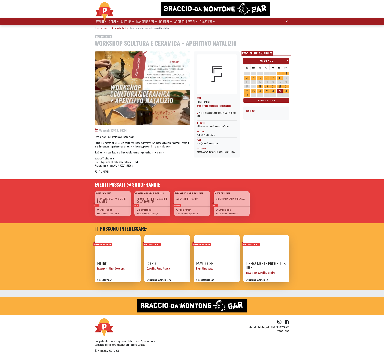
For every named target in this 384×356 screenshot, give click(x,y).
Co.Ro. (151, 263)
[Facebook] (287, 321)
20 (266, 86)
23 (286, 86)
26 (260, 91)
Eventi (100, 21)
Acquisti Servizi (184, 21)
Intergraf (264, 327)
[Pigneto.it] (104, 9)
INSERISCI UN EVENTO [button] (266, 100)
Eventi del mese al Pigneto (257, 53)
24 (247, 91)
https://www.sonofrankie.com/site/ (213, 126)
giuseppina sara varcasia (230, 199)
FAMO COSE (204, 263)
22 (280, 86)
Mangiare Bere (145, 21)
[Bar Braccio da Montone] (225, 9)
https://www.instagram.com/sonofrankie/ (216, 152)
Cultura (126, 21)
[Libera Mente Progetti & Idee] (266, 247)
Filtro (102, 263)
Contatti (141, 344)
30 (286, 91)
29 (280, 91)
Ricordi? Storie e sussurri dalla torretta (152, 200)
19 (260, 86)
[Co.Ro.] (167, 247)
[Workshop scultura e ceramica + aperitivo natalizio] (142, 88)
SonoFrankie (203, 102)
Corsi (112, 21)
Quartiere (206, 21)
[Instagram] (281, 321)
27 (267, 91)
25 (253, 91)
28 (273, 91)
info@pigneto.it (116, 344)
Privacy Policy (283, 331)
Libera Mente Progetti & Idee (266, 265)
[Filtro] (118, 247)
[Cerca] (287, 21)
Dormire (164, 21)
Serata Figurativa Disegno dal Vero (111, 200)
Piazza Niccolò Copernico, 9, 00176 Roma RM (216, 114)
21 (273, 86)
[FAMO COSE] (217, 247)
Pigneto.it (102, 350)
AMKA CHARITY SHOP (187, 199)
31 (247, 95)
